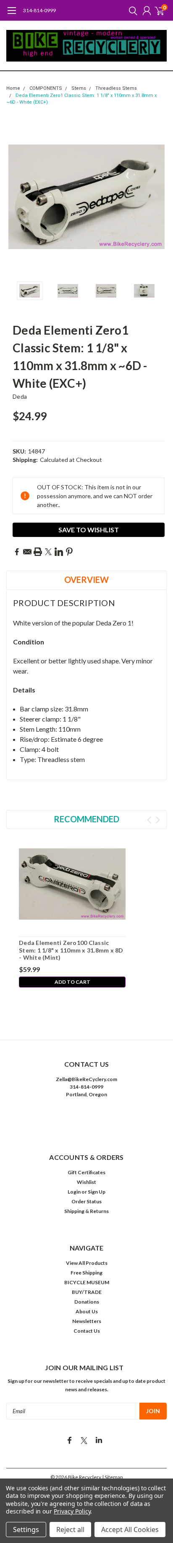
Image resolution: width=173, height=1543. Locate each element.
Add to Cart (72, 982)
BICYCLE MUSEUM (86, 1282)
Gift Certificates (86, 1172)
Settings (26, 1529)
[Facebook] (17, 551)
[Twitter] (48, 551)
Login (74, 1192)
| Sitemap (112, 1477)
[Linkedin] (59, 551)
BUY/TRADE (87, 1292)
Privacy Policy (72, 1511)
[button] (86, 1120)
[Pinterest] (69, 551)
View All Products (86, 1263)
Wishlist (86, 1182)
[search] (131, 10)
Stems (78, 88)
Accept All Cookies (130, 1529)
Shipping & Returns (86, 1211)
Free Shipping (86, 1272)
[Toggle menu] (11, 14)
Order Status (86, 1201)
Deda (20, 396)
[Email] (27, 551)
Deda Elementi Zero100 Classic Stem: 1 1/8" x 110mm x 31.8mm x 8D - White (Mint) (71, 950)
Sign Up (96, 1192)
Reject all (70, 1529)
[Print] (38, 551)
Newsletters (86, 1321)
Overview (86, 579)
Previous (14, 197)
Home (13, 88)
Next (158, 197)
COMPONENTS (45, 88)
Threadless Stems (116, 88)
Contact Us (86, 1331)
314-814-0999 (39, 10)
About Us (87, 1311)
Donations (86, 1302)
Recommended (86, 819)
